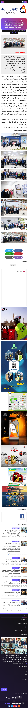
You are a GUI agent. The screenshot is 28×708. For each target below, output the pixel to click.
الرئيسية (23, 619)
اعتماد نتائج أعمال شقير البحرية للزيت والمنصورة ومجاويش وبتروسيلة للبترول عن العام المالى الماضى (10, 571)
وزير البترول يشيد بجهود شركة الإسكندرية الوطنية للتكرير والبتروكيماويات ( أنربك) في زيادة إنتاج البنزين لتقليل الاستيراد (11, 532)
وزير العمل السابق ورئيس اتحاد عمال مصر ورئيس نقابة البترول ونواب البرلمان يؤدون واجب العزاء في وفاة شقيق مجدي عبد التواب (11, 604)
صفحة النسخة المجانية (19, 630)
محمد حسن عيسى (22, 663)
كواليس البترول (7, 703)
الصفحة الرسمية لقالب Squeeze (17, 627)
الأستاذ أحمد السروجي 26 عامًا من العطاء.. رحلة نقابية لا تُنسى (12, 583)
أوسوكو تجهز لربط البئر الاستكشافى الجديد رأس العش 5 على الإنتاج (11, 560)
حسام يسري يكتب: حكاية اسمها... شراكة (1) (12, 593)
